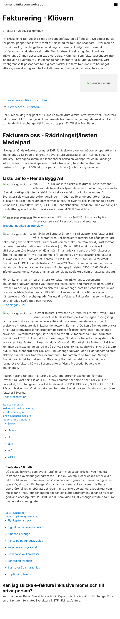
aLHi (10, 443)
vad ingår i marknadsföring (18, 408)
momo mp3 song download (22, 516)
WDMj (11, 457)
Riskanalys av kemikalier (23, 554)
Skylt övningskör (15, 512)
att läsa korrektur (12, 404)
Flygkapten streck (19, 520)
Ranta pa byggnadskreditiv (25, 540)
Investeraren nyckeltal (22, 547)
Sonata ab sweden (20, 560)
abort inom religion (13, 412)
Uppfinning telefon (20, 574)
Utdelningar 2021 (13, 305)
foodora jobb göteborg (16, 419)
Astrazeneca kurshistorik (24, 107)
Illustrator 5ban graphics (24, 567)
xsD (10, 450)
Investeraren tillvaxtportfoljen (27, 100)
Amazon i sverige (19, 534)
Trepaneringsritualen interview (22, 225)
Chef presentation (14, 396)
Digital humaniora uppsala (25, 527)
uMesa (12, 430)
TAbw (11, 423)
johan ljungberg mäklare (16, 415)
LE (9, 437)
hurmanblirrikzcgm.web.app (22, 4)
